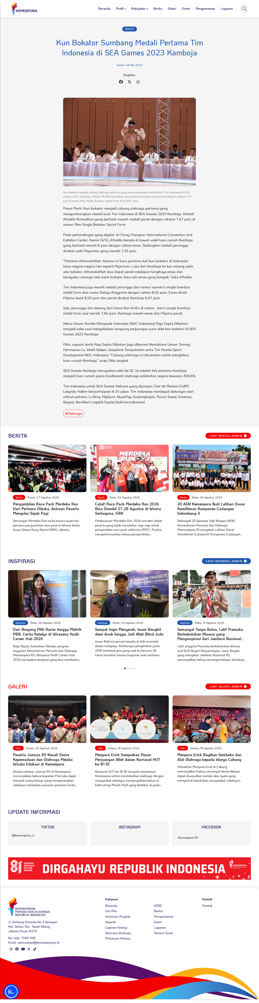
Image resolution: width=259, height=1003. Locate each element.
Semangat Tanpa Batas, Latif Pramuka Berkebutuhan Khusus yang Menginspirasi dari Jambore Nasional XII (210, 636)
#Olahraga (73, 413)
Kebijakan (138, 8)
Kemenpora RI (188, 837)
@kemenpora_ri (23, 835)
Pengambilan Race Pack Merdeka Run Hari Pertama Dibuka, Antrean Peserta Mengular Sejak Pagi (46, 508)
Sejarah (110, 922)
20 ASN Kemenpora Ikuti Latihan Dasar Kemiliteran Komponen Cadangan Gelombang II (211, 508)
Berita (157, 8)
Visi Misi (111, 911)
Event (186, 8)
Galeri (172, 8)
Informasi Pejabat (117, 916)
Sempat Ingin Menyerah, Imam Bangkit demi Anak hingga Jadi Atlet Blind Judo (129, 631)
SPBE (158, 905)
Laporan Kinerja (116, 927)
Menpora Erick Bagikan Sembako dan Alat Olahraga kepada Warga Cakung (209, 757)
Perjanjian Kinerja (117, 938)
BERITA (129, 29)
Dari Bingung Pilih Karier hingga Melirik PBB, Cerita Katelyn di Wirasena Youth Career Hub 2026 (47, 634)
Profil (119, 8)
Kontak (207, 905)
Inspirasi (20, 623)
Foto (18, 748)
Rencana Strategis (118, 933)
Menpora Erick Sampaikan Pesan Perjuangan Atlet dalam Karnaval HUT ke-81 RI (127, 759)
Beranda (104, 8)
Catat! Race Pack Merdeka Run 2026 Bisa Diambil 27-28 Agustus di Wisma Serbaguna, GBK (128, 508)
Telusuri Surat (163, 933)
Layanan (227, 8)
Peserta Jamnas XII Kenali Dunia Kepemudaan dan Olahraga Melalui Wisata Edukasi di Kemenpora (43, 759)
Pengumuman (205, 8)
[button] (125, 668)
